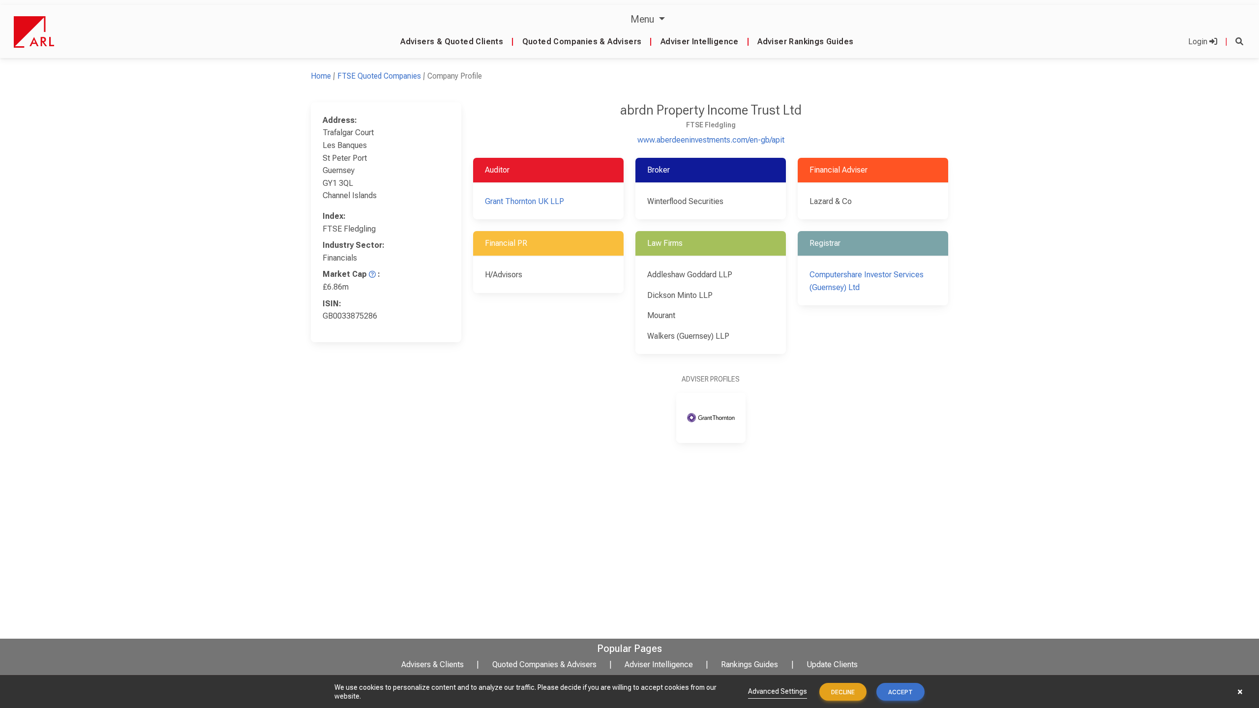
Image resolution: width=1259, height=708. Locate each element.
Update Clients (832, 664)
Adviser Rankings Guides (805, 41)
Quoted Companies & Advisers (582, 41)
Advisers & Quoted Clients (451, 41)
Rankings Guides (749, 664)
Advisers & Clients (432, 664)
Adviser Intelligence (699, 41)
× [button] (1240, 692)
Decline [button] (843, 692)
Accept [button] (900, 692)
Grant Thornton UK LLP (524, 201)
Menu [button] (643, 19)
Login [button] (1198, 41)
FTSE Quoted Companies (379, 76)
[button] (1239, 41)
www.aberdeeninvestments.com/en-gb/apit (710, 140)
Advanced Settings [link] (777, 691)
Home (321, 76)
